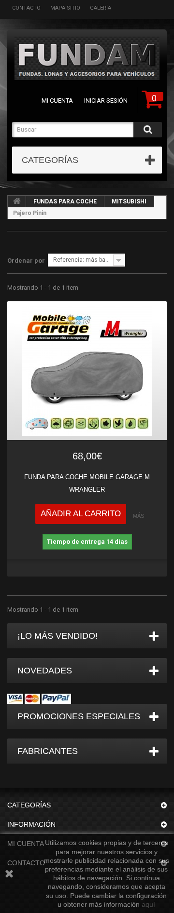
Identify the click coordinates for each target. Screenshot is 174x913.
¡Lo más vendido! (57, 636)
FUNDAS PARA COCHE (65, 201)
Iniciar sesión (106, 100)
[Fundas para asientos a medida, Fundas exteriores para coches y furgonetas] (87, 58)
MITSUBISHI (129, 201)
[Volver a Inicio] (17, 201)
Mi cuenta (57, 100)
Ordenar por (26, 260)
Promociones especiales (78, 716)
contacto (26, 8)
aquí (148, 904)
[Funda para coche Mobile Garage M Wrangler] (87, 370)
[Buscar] (147, 129)
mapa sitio (65, 8)
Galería (100, 8)
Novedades (44, 670)
